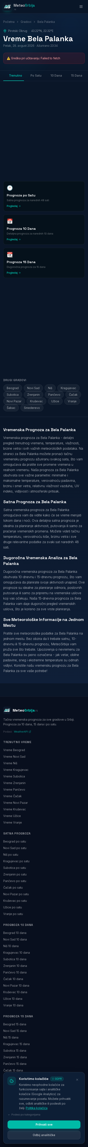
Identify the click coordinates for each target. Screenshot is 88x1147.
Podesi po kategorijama (25, 1114)
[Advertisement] (44, 130)
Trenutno (15, 75)
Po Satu (36, 75)
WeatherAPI (21, 731)
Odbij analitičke (44, 1135)
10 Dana (56, 75)
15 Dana (76, 75)
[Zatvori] (77, 1079)
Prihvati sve (44, 1124)
